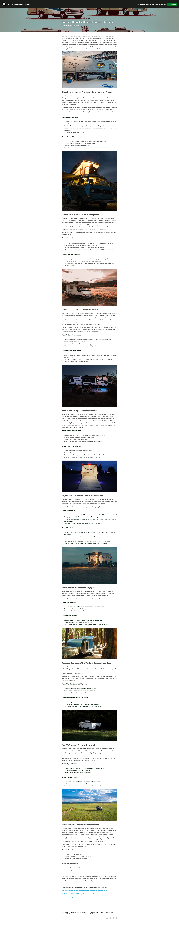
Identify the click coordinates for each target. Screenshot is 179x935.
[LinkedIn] (113, 918)
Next (91, 910)
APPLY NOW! (172, 4)
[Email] (116, 918)
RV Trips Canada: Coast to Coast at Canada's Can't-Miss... (102, 913)
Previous (64, 910)
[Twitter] (110, 918)
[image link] (4, 4)
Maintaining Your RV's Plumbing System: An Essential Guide (74, 913)
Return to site (65, 918)
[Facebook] (107, 918)
